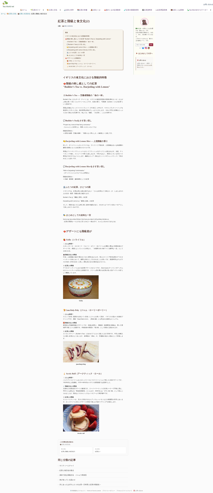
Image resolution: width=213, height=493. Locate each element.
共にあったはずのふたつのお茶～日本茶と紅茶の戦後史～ (80, 484)
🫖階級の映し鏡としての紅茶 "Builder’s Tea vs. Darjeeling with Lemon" (88, 39)
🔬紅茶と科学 (69, 10)
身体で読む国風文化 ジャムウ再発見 (73, 475)
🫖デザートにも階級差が (73, 58)
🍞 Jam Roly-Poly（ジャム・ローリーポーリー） (81, 64)
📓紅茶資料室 (147, 10)
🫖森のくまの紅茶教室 (112, 10)
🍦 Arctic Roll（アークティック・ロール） (80, 66)
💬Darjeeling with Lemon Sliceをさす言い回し (81, 50)
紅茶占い (98, 451)
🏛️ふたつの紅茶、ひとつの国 (76, 52)
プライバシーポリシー (108, 490)
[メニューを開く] (43, 10)
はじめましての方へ (145, 53)
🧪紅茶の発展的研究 (131, 10)
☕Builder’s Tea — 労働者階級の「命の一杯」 (81, 42)
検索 (151, 44)
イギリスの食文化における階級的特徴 (77, 36)
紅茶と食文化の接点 (66, 470)
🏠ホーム (23, 10)
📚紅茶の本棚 (82, 10)
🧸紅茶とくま (96, 10)
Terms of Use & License (94, 490)
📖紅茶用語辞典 (161, 10)
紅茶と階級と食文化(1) (68, 451)
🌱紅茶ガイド (35, 10)
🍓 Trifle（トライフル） (74, 61)
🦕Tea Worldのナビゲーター (197, 10)
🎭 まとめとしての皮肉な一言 (76, 55)
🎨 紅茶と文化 (52, 10)
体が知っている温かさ (67, 480)
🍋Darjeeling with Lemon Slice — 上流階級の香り (82, 47)
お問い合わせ (208, 4)
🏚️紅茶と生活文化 (67, 26)
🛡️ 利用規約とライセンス (77, 490)
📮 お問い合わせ (138, 490)
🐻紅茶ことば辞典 (177, 10)
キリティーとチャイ (66, 466)
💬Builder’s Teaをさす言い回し (76, 44)
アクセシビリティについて (124, 490)
